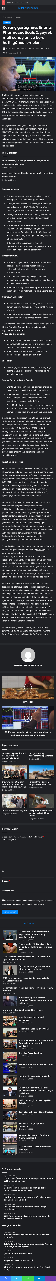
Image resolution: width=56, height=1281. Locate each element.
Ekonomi (17, 17)
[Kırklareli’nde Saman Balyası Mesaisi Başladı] (41, 772)
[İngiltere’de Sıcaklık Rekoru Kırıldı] (10, 1080)
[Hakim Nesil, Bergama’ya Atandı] (10, 1032)
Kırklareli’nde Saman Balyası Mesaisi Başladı (40, 783)
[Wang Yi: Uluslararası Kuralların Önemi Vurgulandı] (10, 1139)
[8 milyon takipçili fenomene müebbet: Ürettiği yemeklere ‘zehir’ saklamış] (10, 1001)
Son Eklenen (28, 923)
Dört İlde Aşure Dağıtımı (30, 1053)
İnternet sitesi (8, 891)
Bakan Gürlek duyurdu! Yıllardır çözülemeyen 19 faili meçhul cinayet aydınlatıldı (36, 1091)
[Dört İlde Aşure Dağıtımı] (10, 1056)
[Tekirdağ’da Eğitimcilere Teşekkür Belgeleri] (10, 1104)
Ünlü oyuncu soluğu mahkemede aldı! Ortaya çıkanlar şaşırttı (34, 968)
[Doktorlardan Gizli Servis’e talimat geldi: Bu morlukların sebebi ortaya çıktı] (10, 948)
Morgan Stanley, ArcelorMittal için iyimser (41, 754)
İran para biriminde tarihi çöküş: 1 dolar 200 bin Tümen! (41, 813)
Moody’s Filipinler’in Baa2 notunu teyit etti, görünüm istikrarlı (14, 756)
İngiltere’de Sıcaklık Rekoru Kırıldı (35, 1076)
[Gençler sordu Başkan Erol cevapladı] (10, 1021)
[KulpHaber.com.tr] (28, 8)
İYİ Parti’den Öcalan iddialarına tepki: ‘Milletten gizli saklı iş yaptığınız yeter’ (34, 934)
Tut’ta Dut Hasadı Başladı (14, 810)
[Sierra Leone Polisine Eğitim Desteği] (10, 1115)
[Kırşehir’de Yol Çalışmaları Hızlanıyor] (10, 1127)
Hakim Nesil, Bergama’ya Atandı (34, 1029)
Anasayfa (8, 17)
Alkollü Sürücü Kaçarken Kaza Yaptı (36, 1064)
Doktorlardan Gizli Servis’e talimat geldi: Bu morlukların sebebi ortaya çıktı (35, 947)
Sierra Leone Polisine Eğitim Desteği (36, 1112)
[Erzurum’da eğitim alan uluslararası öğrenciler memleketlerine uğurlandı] (14, 772)
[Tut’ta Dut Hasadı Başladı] (14, 801)
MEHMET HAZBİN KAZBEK (16, 49)
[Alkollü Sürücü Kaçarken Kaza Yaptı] (10, 1068)
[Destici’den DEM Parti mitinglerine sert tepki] (10, 1150)
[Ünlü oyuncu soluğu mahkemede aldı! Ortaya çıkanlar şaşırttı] (10, 970)
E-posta (6, 881)
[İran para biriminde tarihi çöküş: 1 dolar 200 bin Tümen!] (41, 801)
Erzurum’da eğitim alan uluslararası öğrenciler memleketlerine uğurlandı (14, 784)
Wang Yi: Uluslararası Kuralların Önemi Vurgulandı (34, 1136)
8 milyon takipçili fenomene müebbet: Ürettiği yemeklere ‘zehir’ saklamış (35, 1000)
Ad (4, 871)
